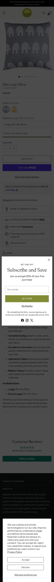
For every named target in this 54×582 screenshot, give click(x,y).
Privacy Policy (14, 552)
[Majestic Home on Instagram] (27, 321)
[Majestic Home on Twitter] (31, 321)
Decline (25, 567)
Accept (26, 559)
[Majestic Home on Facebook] (22, 321)
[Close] (49, 260)
